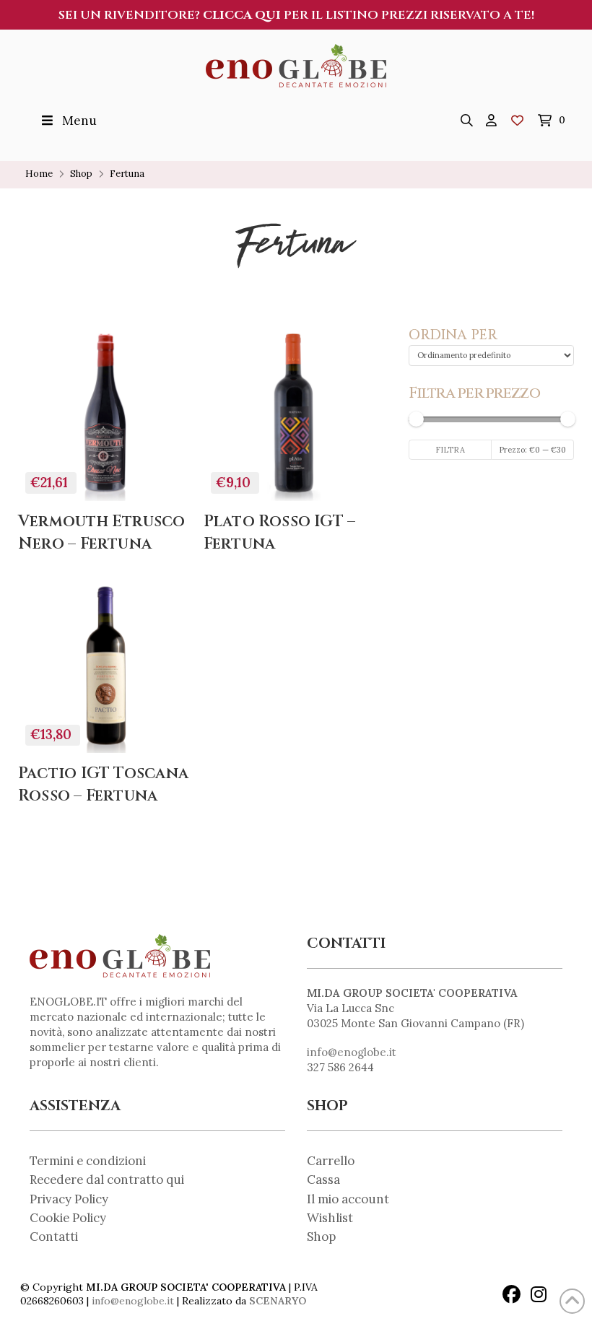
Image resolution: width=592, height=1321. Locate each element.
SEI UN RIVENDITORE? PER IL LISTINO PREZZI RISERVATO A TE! (296, 15)
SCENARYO (277, 1300)
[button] (466, 120)
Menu (79, 120)
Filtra (450, 450)
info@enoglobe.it (351, 1052)
